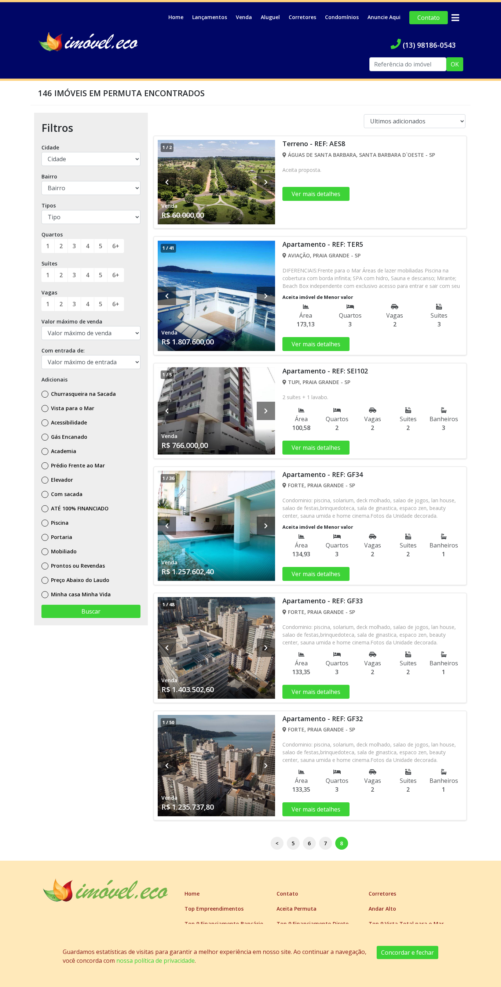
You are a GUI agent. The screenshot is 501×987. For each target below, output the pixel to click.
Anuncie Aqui (384, 17)
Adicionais (54, 379)
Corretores (302, 17)
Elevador (61, 479)
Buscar (90, 611)
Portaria (61, 537)
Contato (428, 18)
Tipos (48, 205)
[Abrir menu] (455, 18)
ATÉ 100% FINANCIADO (79, 508)
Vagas (49, 292)
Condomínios (342, 17)
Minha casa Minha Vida (80, 594)
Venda (244, 17)
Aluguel (270, 17)
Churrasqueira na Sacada (83, 393)
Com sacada (66, 494)
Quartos (52, 234)
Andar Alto (382, 908)
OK (455, 64)
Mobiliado (63, 551)
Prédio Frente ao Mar (77, 465)
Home (175, 17)
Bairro (49, 176)
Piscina (59, 522)
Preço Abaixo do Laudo (79, 579)
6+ (115, 246)
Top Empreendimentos (214, 908)
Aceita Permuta (297, 908)
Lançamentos (209, 17)
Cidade (50, 147)
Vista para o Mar (72, 408)
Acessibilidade (68, 422)
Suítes (49, 263)
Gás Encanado (68, 436)
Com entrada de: (63, 350)
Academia (63, 451)
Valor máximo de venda (71, 321)
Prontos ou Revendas (77, 565)
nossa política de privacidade (155, 961)
